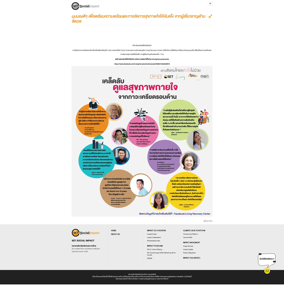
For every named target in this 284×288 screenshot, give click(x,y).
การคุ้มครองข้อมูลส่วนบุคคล (147, 279)
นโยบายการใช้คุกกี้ (162, 279)
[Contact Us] (267, 271)
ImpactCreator (152, 234)
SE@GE (149, 258)
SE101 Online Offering (154, 249)
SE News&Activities (153, 240)
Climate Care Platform (190, 234)
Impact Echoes (188, 246)
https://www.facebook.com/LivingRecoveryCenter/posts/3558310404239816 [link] (142, 64)
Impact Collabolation (154, 237)
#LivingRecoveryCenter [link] (160, 59)
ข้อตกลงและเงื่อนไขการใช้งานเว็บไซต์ (126, 279)
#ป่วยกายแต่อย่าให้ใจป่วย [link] (143, 59)
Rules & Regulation (189, 253)
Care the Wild (187, 237)
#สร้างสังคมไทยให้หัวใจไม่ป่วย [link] (125, 59)
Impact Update (188, 249)
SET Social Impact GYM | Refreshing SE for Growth (161, 254)
